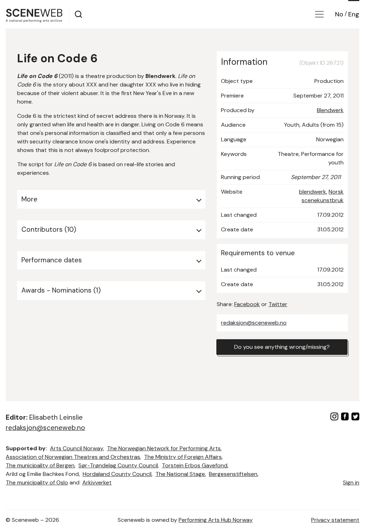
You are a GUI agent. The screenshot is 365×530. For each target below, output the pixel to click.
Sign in (351, 482)
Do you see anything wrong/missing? (282, 347)
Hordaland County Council (117, 474)
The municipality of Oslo (37, 482)
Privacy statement (335, 520)
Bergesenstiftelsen (233, 474)
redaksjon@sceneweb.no (254, 322)
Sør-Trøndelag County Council (118, 465)
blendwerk (312, 191)
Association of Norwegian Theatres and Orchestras (73, 457)
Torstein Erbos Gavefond (194, 465)
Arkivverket (97, 482)
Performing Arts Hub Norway (216, 520)
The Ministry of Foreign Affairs (183, 457)
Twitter (277, 304)
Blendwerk (330, 110)
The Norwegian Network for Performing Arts (164, 448)
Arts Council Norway (76, 448)
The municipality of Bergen (40, 465)
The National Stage (180, 474)
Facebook (247, 304)
